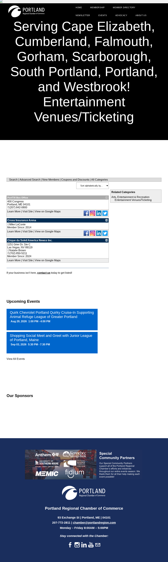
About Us (141, 15)
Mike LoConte (17, 224)
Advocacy (121, 15)
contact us (43, 272)
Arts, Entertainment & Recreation (130, 197)
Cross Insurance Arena (21, 220)
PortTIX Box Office (17, 197)
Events (102, 15)
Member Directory (124, 7)
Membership (97, 7)
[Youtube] (91, 545)
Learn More (14, 211)
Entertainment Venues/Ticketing (133, 200)
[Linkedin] (84, 545)
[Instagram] (77, 545)
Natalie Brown (17, 250)
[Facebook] (70, 545)
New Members (50, 179)
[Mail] (97, 545)
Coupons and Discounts (75, 179)
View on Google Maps (48, 211)
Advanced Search (30, 179)
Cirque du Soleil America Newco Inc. (29, 240)
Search (13, 179)
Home (79, 7)
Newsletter (83, 15)
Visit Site (27, 211)
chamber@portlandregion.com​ (94, 522)
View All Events (16, 359)
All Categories (99, 179)
